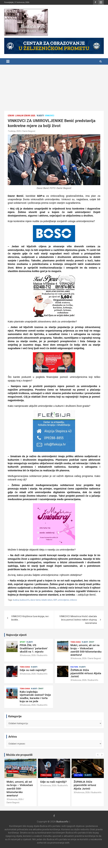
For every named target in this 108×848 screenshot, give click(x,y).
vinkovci (73, 600)
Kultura (74, 667)
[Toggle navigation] (8, 61)
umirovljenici (63, 600)
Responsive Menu (101, 2)
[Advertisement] (54, 85)
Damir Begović (28, 131)
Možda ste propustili (19, 754)
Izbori (11, 115)
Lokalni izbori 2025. (25, 115)
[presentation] (98, 755)
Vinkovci (49, 115)
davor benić (35, 600)
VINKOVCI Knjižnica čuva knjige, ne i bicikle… (30, 618)
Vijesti (40, 115)
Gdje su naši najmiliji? (33, 670)
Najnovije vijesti (16, 635)
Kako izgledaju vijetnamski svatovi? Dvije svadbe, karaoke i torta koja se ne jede (35, 696)
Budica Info (42, 655)
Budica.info (62, 821)
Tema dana (75, 642)
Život (91, 642)
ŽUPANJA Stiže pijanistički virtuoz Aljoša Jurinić (85, 673)
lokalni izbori (46, 600)
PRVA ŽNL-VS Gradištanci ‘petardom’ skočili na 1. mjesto (34, 648)
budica (16, 600)
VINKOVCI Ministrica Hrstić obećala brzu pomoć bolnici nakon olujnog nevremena (78, 619)
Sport (22, 642)
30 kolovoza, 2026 (28, 655)
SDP (55, 600)
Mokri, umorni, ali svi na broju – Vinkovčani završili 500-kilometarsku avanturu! (86, 650)
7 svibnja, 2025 (14, 131)
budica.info (25, 600)
